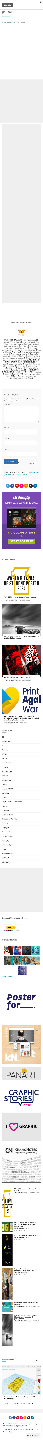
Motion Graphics (7, 836)
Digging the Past (7, 789)
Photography (6, 845)
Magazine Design (8, 832)
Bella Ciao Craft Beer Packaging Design (19, 677)
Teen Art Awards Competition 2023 (27, 1235)
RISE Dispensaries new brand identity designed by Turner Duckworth (25, 1224)
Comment (8, 404)
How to (4, 806)
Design (4, 784)
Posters (4, 849)
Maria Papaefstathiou (9, 22)
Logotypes (5, 828)
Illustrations (6, 810)
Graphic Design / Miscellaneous (12, 802)
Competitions (6, 780)
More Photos (7, 976)
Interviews (5, 823)
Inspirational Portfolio (9, 819)
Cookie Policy (7, 1431)
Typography (6, 862)
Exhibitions (5, 793)
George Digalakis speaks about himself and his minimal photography (21, 637)
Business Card (7, 771)
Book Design (6, 763)
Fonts (4, 797)
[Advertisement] (21, 101)
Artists (4, 754)
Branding (5, 767)
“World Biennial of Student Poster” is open (20, 597)
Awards (4, 759)
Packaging (5, 840)
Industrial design (7, 815)
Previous (36, 1360)
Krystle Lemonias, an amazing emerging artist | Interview (25, 1270)
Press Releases (7, 853)
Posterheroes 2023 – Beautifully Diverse (26, 1303)
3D (3, 737)
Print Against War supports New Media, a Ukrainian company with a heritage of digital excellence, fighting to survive (21, 718)
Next (39, 1360)
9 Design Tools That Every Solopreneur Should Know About (21, 1398)
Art (3, 746)
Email (6, 439)
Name (6, 428)
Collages (5, 776)
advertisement (7, 741)
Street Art (5, 858)
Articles (4, 750)
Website (6, 450)
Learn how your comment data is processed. (21, 474)
